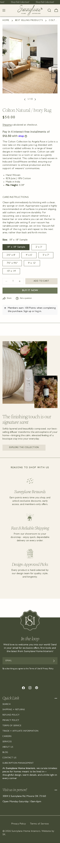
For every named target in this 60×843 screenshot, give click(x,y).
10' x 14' (11, 271)
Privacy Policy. (48, 669)
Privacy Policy (10, 721)
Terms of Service (11, 726)
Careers (7, 737)
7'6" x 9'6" (12, 263)
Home (5, 21)
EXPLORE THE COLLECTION (24, 448)
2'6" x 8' (11, 255)
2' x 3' (39, 247)
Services (7, 742)
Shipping (7, 125)
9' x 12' (32, 263)
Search (6, 704)
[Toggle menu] (3, 10)
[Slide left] (25, 99)
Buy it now (30, 290)
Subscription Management (18, 763)
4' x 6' (29, 255)
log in (38, 311)
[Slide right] (35, 99)
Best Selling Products (29, 21)
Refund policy (10, 715)
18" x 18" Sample (16, 247)
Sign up (27, 311)
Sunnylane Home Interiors (26, 831)
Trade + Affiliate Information (20, 731)
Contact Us (9, 758)
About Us (7, 747)
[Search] (49, 10)
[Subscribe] (54, 661)
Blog (5, 753)
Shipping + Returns (13, 710)
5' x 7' (46, 255)
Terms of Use (34, 669)
